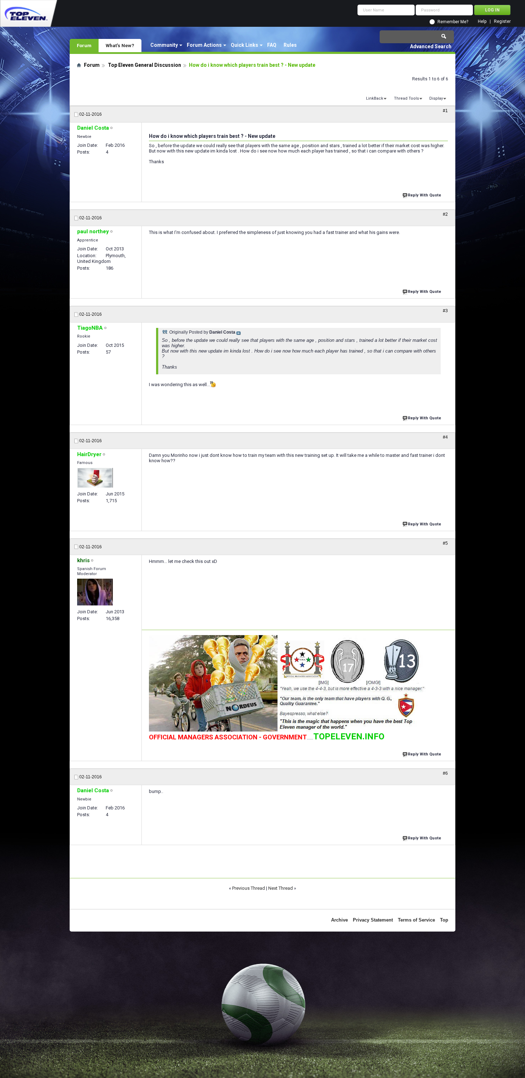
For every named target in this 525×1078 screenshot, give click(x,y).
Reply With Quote (424, 195)
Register (502, 22)
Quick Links (244, 45)
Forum (84, 45)
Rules (290, 45)
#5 (445, 543)
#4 (445, 437)
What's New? (120, 45)
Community (164, 45)
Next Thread (280, 888)
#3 (445, 310)
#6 (445, 773)
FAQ (271, 45)
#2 (445, 214)
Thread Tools (406, 98)
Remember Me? (453, 21)
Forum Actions (204, 45)
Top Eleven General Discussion (144, 65)
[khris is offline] (95, 592)
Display (436, 98)
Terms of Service (416, 920)
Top (444, 920)
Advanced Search (430, 46)
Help (482, 22)
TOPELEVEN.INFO (348, 737)
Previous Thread (248, 888)
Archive (339, 920)
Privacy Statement (373, 920)
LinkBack (374, 98)
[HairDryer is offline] (95, 478)
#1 (445, 110)
